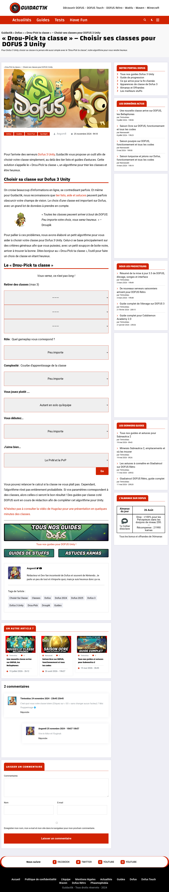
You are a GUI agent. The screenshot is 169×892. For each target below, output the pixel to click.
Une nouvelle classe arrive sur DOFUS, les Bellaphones (19, 662)
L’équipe (66, 879)
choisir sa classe (19, 598)
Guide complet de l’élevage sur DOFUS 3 (142, 303)
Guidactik (6, 32)
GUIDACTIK (34, 8)
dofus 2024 (61, 598)
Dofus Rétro (79, 882)
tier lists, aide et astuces (71, 195)
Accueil (15, 879)
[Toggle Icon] (157, 20)
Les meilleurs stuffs (131, 90)
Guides (43, 20)
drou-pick (33, 605)
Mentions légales (85, 879)
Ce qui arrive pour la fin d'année (137, 80)
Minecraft (153, 8)
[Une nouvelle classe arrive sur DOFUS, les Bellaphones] (21, 644)
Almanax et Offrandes (132, 87)
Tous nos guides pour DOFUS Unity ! (56, 544)
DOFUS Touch (95, 8)
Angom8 (61, 133)
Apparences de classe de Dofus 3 (139, 84)
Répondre (24, 712)
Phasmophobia (99, 882)
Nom (6, 802)
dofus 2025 (77, 598)
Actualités (21, 20)
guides (58, 605)
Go (102, 471)
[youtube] (40, 568)
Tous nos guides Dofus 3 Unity (137, 74)
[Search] (144, 20)
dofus (47, 598)
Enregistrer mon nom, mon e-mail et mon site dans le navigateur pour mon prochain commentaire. (49, 828)
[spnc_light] (152, 20)
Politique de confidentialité (40, 879)
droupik (46, 605)
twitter (87, 862)
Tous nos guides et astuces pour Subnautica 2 (90, 661)
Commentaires (11, 776)
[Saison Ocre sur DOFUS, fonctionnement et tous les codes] (56, 644)
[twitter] (37, 568)
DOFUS (80, 8)
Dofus (18, 32)
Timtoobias (13, 655)
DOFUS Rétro (114, 8)
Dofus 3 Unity (46, 154)
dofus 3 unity (17, 605)
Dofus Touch (148, 879)
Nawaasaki (48, 655)
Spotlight (44, 134)
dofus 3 (91, 598)
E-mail (60, 802)
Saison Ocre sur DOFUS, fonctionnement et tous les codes (53, 662)
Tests (60, 20)
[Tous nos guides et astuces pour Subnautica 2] (92, 644)
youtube (108, 862)
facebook (64, 862)
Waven (140, 8)
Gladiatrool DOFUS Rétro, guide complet (142, 478)
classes (36, 598)
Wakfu (129, 8)
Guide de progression (132, 77)
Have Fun (78, 20)
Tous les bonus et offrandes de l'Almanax (140, 536)
